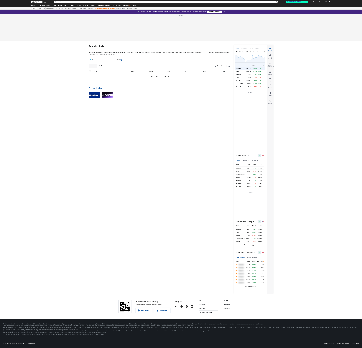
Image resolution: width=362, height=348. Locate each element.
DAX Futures (239, 74)
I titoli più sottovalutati (244, 252)
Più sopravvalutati (252, 257)
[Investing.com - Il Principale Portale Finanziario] (38, 2)
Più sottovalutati (240, 257)
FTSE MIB (238, 68)
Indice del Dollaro (241, 84)
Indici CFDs (75, 8)
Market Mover (241, 155)
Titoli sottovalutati (120, 8)
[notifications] (326, 2)
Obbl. (251, 48)
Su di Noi (226, 301)
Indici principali (50, 8)
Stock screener (116, 5)
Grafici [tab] (101, 66)
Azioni (257, 48)
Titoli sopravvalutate (132, 8)
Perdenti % (255, 160)
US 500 (238, 78)
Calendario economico (104, 5)
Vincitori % (246, 160)
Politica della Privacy (343, 343)
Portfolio (202, 308)
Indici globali (83, 8)
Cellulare (202, 304)
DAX (237, 71)
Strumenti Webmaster (206, 312)
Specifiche (90, 8)
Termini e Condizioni (328, 343)
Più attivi (238, 160)
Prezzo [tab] (93, 66)
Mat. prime (244, 48)
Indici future (68, 8)
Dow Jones (239, 81)
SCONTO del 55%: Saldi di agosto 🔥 (296, 2)
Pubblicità (227, 304)
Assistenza (227, 308)
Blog (200, 301)
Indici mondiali (59, 8)
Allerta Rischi (355, 343)
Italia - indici (42, 8)
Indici (34, 8)
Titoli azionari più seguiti (245, 222)
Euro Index (239, 87)
